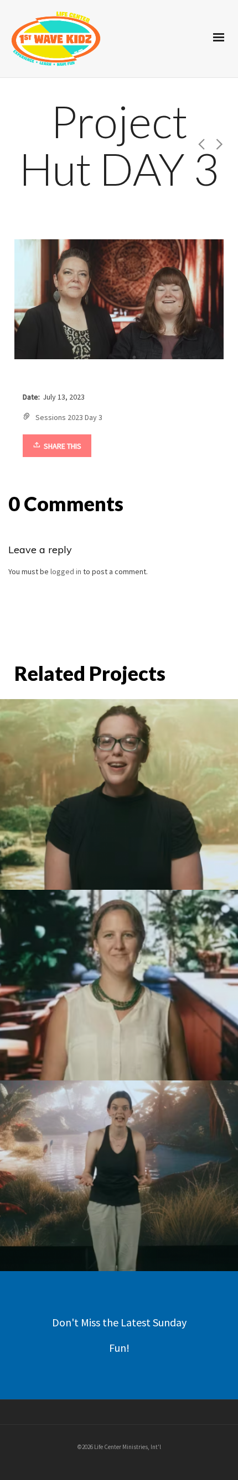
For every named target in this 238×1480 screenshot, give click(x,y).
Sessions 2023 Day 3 (68, 417)
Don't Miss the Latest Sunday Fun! (119, 1335)
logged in (65, 571)
